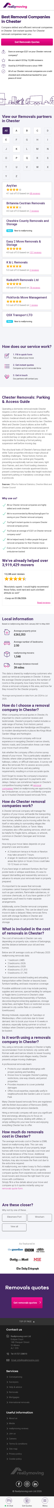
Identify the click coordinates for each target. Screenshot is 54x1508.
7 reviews (34, 211)
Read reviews (43, 602)
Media (12, 1423)
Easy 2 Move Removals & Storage (23, 243)
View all (14, 1226)
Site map (13, 1449)
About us (13, 1418)
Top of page (25, 1321)
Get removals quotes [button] (25, 1302)
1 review (34, 305)
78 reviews (35, 287)
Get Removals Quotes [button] (27, 42)
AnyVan (11, 185)
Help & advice (15, 1387)
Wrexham (39, 1217)
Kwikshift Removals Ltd (22, 280)
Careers (12, 1438)
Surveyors (13, 1382)
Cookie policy (15, 1459)
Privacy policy (15, 1454)
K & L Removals (17, 262)
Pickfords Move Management (26, 297)
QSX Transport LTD (19, 315)
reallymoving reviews (18, 1428)
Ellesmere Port (14, 1217)
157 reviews (35, 252)
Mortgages (14, 1397)
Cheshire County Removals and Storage (27, 222)
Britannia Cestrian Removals (25, 203)
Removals (13, 1392)
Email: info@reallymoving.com (25, 1360)
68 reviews (35, 193)
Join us (12, 1433)
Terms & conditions (18, 1444)
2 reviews (34, 270)
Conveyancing (15, 1377)
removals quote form (12, 1188)
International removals (19, 1402)
